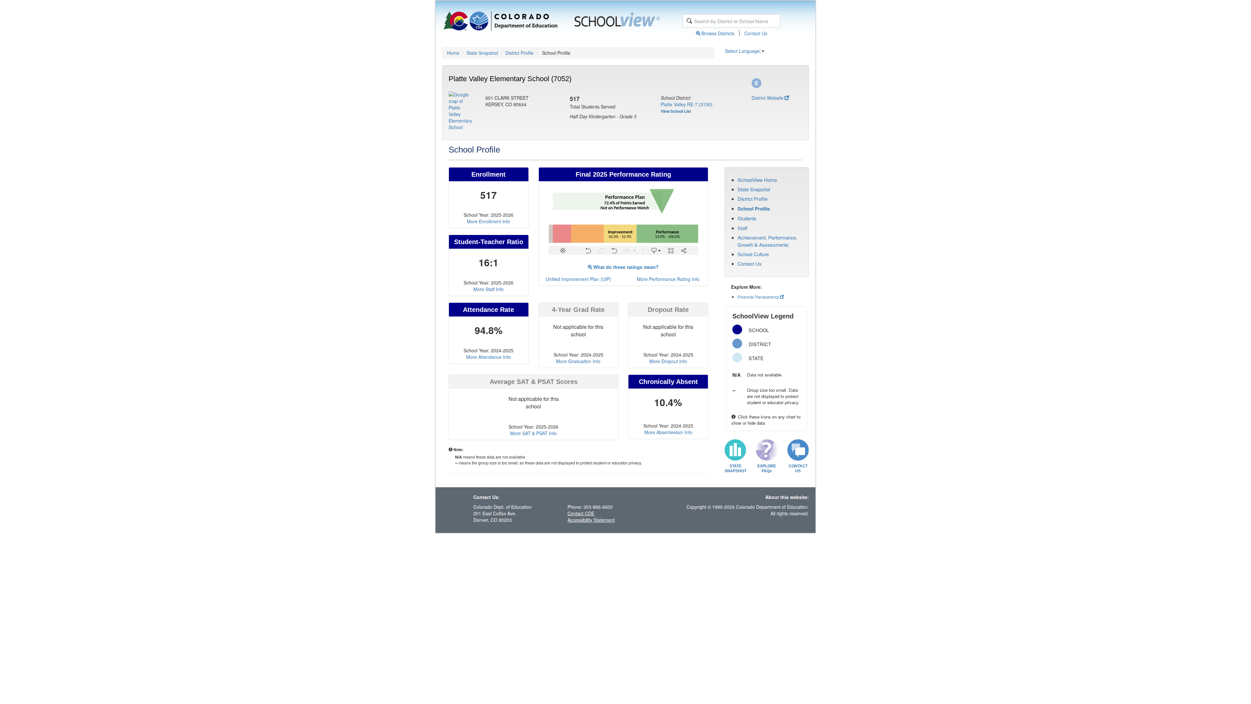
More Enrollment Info (488, 221)
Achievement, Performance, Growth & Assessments (767, 241)
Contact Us (755, 33)
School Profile (754, 208)
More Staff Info (488, 289)
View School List (676, 111)
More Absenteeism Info (668, 432)
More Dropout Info (668, 361)
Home (453, 53)
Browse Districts (717, 33)
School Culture (753, 254)
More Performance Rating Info (668, 279)
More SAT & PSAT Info (533, 433)
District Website (768, 98)
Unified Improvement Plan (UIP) (578, 279)
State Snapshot (482, 53)
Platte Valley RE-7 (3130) (686, 104)
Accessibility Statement (591, 520)
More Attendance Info (488, 357)
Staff (742, 228)
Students (747, 218)
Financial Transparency (758, 297)
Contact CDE (581, 513)
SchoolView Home (757, 179)
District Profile (519, 53)
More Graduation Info (578, 361)
